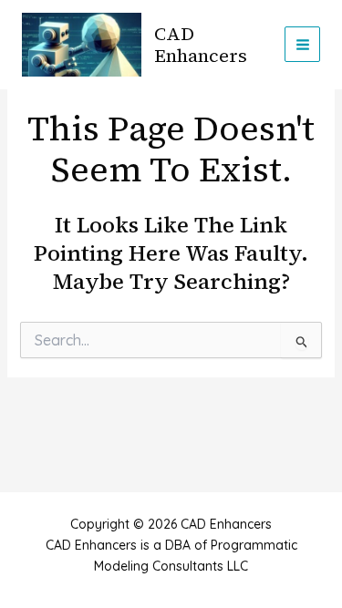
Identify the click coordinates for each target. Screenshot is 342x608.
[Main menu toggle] (302, 44)
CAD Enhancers (200, 44)
